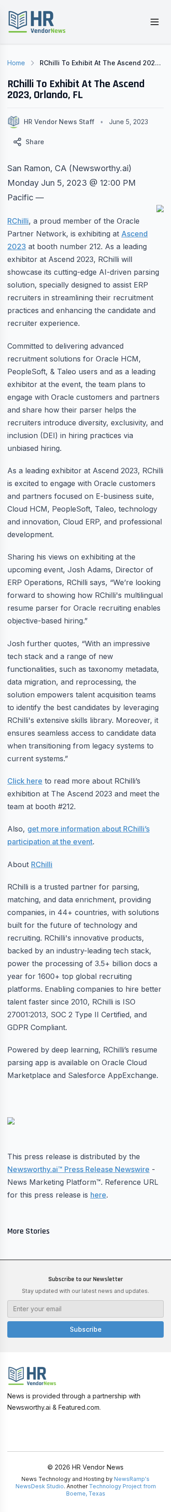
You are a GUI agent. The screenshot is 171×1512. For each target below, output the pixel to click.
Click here (24, 780)
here (98, 1194)
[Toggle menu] (154, 22)
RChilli (18, 220)
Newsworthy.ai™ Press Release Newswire (78, 1169)
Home (16, 63)
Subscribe (86, 1329)
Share (35, 142)
